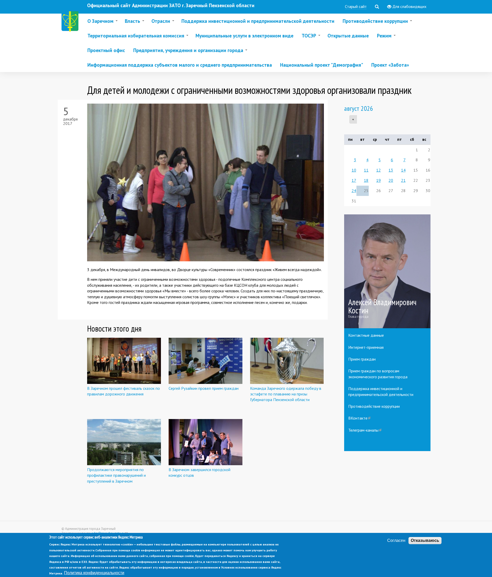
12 (378, 170)
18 (366, 180)
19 (378, 180)
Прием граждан (362, 359)
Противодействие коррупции (374, 406)
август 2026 (358, 108)
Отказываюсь (425, 540)
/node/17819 (387, 271)
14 (403, 170)
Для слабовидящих (408, 6)
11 (366, 170)
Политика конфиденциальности (94, 573)
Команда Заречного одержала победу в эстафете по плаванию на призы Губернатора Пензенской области (285, 394)
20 (390, 180)
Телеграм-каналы (365, 430)
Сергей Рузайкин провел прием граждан (204, 388)
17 (354, 180)
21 (403, 180)
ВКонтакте (359, 418)
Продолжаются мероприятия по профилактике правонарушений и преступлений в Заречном (116, 475)
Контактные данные (366, 335)
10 (354, 170)
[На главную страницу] (70, 22)
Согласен (396, 540)
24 (354, 190)
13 (390, 170)
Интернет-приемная (366, 347)
